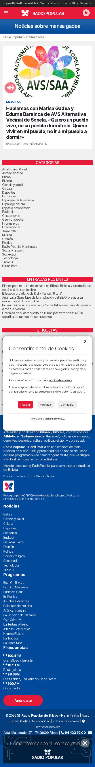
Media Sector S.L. (54, 418)
